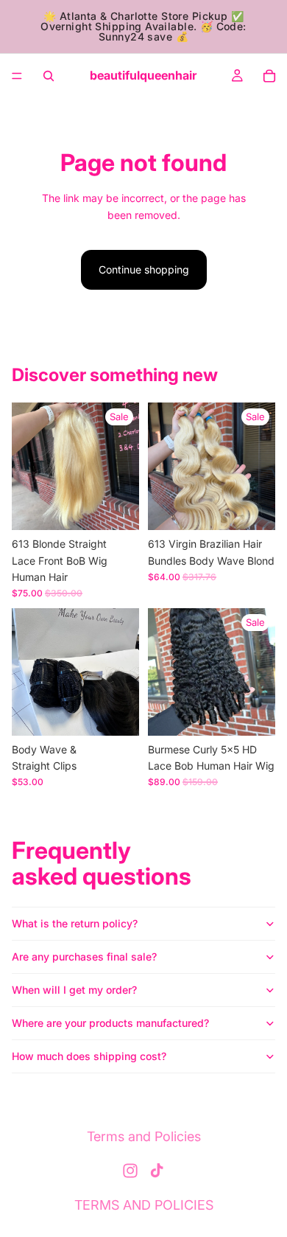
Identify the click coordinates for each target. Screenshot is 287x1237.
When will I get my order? (74, 989)
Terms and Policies (144, 1136)
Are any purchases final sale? (84, 956)
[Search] (48, 76)
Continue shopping (144, 269)
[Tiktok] (157, 1170)
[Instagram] (130, 1170)
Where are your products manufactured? (110, 1023)
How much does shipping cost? (89, 1056)
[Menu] (17, 76)
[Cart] (269, 76)
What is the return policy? (75, 923)
